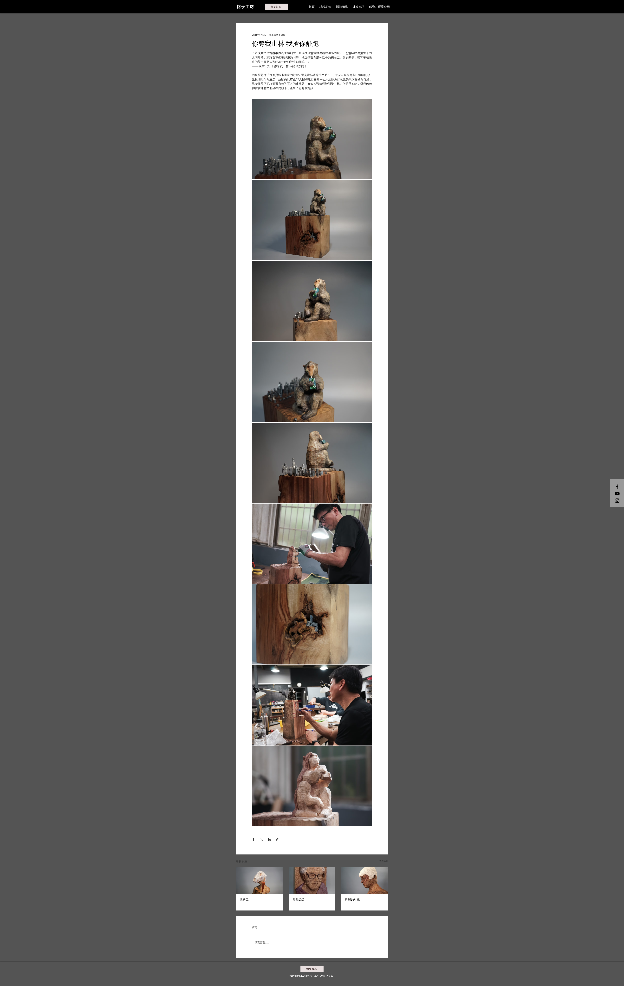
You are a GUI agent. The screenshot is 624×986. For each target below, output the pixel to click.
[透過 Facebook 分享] (253, 839)
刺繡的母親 (352, 899)
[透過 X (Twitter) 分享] (261, 839)
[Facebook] (617, 487)
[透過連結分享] (277, 839)
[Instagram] (617, 501)
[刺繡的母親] (364, 880)
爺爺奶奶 (298, 899)
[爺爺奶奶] (312, 880)
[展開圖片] (312, 139)
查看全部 (383, 861)
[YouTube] (617, 494)
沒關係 (244, 899)
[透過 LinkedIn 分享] (269, 839)
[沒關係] (259, 880)
